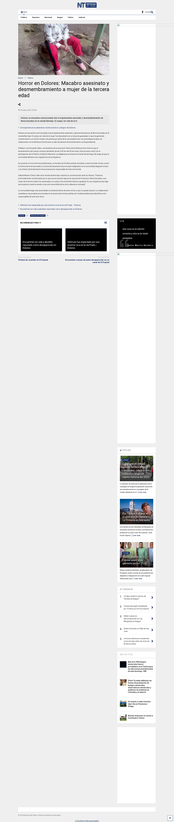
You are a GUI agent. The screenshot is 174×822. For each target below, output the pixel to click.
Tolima (70, 17)
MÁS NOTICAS (126, 655)
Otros (126, 460)
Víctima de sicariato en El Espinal (33, 260)
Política (24, 17)
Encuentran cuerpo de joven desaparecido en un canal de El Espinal (87, 261)
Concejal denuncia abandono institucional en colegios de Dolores (48, 128)
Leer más (142, 492)
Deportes (35, 17)
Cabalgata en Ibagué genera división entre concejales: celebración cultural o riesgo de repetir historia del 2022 (135, 470)
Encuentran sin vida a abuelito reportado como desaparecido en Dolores (51, 209)
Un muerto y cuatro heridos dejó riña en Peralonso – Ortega (139, 704)
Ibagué (60, 17)
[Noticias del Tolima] (87, 6)
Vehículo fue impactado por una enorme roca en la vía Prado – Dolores (50, 205)
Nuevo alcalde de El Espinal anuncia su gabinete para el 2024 (134, 560)
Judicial (81, 17)
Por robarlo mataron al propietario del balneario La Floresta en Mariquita (136, 517)
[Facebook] (142, 12)
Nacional (48, 17)
